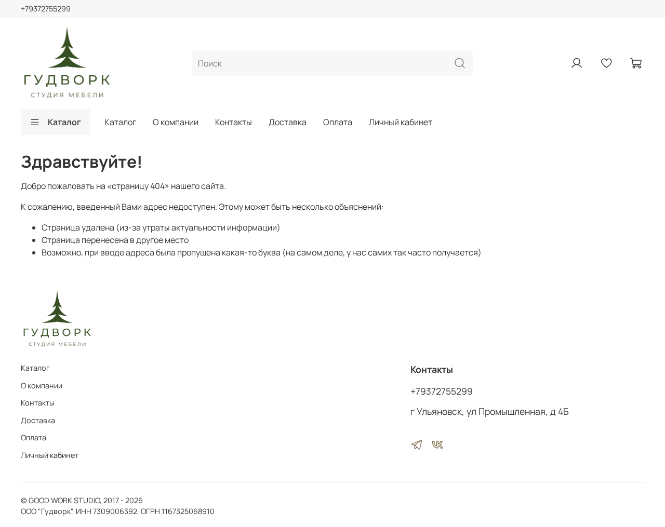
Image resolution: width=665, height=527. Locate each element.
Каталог (64, 122)
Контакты (233, 122)
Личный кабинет (400, 122)
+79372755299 (46, 8)
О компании (175, 122)
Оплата (337, 122)
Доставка (288, 122)
